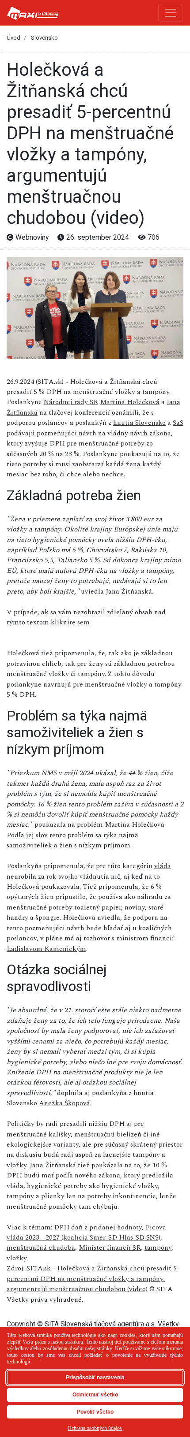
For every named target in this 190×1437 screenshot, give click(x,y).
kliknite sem (70, 622)
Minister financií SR (110, 1247)
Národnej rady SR (71, 402)
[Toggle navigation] (170, 13)
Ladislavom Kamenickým (46, 948)
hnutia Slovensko (139, 422)
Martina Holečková (130, 402)
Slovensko (44, 37)
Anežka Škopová (64, 1103)
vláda (162, 866)
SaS (178, 422)
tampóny (157, 1247)
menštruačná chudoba (41, 1247)
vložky (17, 1258)
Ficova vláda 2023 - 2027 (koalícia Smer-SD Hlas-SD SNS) (86, 1232)
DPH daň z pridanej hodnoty (98, 1227)
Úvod (13, 37)
